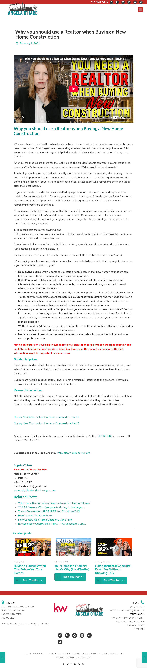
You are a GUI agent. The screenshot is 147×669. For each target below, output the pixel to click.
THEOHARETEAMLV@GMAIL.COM (129, 610)
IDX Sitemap (70, 658)
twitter (117, 2)
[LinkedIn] (75, 664)
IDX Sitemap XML (83, 658)
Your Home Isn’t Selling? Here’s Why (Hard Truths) (71, 567)
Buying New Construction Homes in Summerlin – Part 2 (46, 423)
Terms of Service (27, 624)
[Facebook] (63, 664)
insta (129, 2)
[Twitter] (67, 664)
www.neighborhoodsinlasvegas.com (34, 490)
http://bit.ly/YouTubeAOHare (73, 453)
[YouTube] (71, 664)
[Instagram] (83, 664)
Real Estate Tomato (115, 653)
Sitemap (59, 658)
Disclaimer (43, 624)
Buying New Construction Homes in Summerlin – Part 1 (46, 417)
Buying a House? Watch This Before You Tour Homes (30, 569)
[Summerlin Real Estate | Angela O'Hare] (22, 7)
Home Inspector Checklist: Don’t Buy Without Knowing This (113, 569)
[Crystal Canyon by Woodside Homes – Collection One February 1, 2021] (2, 657)
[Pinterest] (79, 664)
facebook (111, 2)
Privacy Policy (8, 624)
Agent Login (81, 653)
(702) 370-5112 (137, 607)
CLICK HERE (105, 436)
